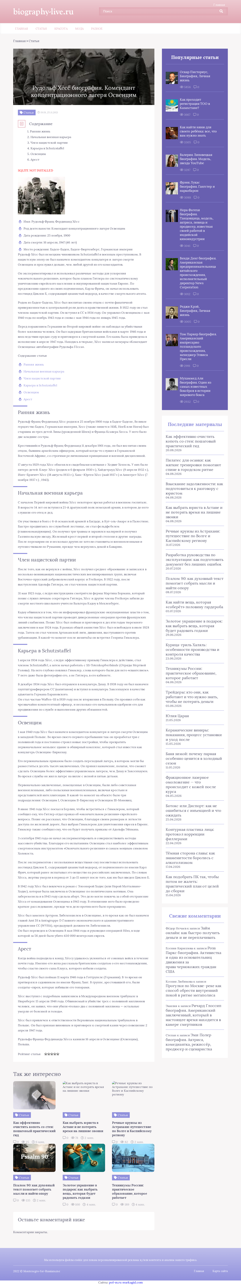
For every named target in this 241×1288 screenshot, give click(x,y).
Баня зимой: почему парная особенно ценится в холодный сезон (194, 758)
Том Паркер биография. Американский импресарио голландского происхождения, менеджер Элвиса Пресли (198, 346)
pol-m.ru (115, 1282)
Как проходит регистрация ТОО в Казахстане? (195, 103)
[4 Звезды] (54, 1053)
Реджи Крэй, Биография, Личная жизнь (195, 310)
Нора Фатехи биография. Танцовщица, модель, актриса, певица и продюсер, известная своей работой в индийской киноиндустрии (197, 224)
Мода (79, 28)
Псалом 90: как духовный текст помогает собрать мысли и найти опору (194, 583)
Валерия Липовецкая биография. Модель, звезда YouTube (196, 159)
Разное (96, 28)
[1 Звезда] (45, 1053)
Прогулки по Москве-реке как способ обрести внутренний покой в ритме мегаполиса (193, 990)
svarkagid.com (132, 1282)
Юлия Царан (177, 715)
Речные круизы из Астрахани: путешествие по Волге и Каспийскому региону (193, 536)
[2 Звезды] (48, 1053)
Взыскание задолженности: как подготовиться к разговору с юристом (194, 488)
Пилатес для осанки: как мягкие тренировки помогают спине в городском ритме (193, 465)
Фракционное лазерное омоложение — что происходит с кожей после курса (191, 784)
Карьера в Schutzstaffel (40, 385)
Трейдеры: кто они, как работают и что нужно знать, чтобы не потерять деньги (192, 697)
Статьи (41, 28)
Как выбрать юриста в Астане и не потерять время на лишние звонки (194, 512)
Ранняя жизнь (34, 364)
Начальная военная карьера (44, 371)
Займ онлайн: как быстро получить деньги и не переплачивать (193, 933)
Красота (61, 28)
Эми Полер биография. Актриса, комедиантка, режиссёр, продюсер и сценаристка (189, 1042)
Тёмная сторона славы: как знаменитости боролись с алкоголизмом (190, 858)
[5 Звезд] (57, 1053)
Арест (28, 399)
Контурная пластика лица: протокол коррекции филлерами (190, 834)
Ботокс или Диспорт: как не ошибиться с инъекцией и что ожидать (193, 810)
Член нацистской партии (42, 378)
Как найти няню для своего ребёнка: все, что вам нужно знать (198, 131)
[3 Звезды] (51, 1053)
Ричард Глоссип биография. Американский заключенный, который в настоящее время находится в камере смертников (193, 1015)
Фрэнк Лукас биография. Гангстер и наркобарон (197, 186)
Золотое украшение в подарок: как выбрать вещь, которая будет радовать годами (194, 626)
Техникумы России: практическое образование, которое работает (191, 673)
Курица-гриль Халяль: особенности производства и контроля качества (192, 649)
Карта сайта (220, 1271)
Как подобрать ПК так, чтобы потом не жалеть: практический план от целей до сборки (192, 883)
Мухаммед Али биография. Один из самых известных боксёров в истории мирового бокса (195, 386)
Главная (219, 5)
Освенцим (31, 392)
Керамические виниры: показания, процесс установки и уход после (194, 735)
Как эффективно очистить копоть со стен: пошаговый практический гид (191, 441)
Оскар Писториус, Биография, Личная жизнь (195, 76)
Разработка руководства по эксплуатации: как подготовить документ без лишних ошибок (194, 559)
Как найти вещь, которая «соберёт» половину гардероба (194, 604)
